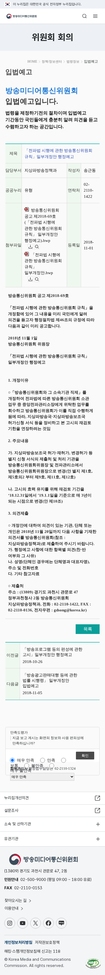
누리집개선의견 (16, 797)
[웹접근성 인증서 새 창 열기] (93, 961)
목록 (87, 629)
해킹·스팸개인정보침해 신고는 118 (32, 951)
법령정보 (72, 61)
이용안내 (12, 908)
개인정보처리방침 (18, 942)
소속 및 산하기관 (17, 824)
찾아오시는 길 (16, 900)
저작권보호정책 (47, 942)
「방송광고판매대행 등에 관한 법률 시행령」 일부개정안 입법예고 (50, 680)
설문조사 (11, 810)
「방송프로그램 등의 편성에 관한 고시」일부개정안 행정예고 (52, 652)
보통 (14, 765)
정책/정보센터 (52, 61)
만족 (51, 760)
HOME (32, 61)
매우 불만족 (21, 770)
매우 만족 (25, 760)
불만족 (37, 765)
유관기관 (11, 838)
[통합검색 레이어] (84, 16)
